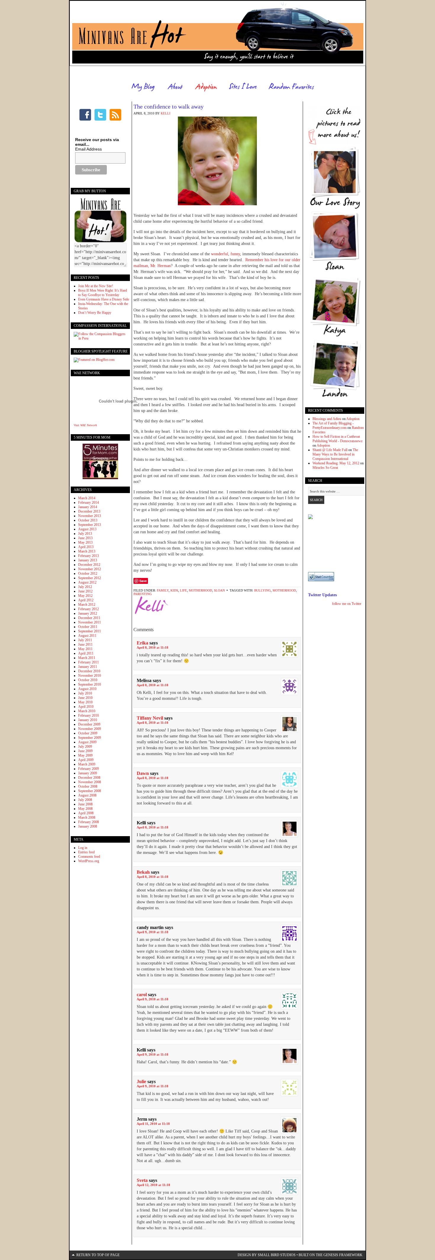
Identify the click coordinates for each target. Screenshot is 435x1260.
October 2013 (87, 520)
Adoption (353, 419)
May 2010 (85, 702)
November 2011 (89, 622)
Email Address (88, 149)
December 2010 (89, 671)
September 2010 (89, 684)
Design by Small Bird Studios (267, 1255)
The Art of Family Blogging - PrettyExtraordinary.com (333, 425)
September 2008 (89, 791)
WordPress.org (88, 861)
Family (163, 590)
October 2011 (87, 627)
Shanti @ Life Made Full (329, 450)
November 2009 (89, 729)
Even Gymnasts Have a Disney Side (103, 299)
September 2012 (89, 578)
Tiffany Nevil (150, 718)
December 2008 (89, 778)
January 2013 (87, 560)
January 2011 (87, 667)
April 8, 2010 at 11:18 (152, 647)
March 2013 (86, 551)
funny (235, 254)
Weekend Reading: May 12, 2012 (335, 463)
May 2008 (85, 809)
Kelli (165, 113)
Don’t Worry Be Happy (94, 313)
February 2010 (88, 715)
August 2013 (87, 529)
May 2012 (85, 596)
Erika (142, 642)
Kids (174, 590)
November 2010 (89, 675)
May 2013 (85, 542)
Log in (82, 848)
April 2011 (86, 653)
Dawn (143, 773)
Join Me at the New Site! (95, 286)
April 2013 (86, 547)
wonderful (219, 254)
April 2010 (86, 707)
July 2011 (85, 640)
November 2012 (89, 569)
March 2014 (86, 498)
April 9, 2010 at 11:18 (152, 932)
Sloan (219, 590)
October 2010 (87, 680)
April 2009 (86, 760)
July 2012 (85, 587)
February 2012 (88, 609)
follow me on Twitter (346, 604)
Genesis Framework (342, 1255)
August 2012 (87, 582)
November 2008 (89, 782)
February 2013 (88, 556)
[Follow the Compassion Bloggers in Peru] (100, 338)
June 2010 (85, 698)
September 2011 (89, 631)
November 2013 (89, 516)
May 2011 (85, 649)
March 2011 (86, 658)
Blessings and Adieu (326, 419)
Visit (85, 425)
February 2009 (88, 769)
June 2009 (85, 751)
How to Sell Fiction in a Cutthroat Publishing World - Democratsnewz (337, 438)
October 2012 (87, 573)
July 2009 (85, 746)
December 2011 (89, 618)
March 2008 (86, 817)
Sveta (142, 1180)
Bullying (262, 590)
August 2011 (87, 636)
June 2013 (85, 538)
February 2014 (88, 502)
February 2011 (88, 662)
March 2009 (86, 764)
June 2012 (85, 591)
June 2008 (85, 804)
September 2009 (89, 738)
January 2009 (87, 773)
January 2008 (87, 826)
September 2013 (89, 525)
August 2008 (87, 795)
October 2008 (87, 786)
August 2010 (87, 689)
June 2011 (85, 644)
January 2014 (87, 507)
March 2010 (86, 711)
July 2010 (85, 693)
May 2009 (85, 755)
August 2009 (87, 742)
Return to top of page (98, 1255)
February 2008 (88, 822)
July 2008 (85, 800)
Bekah (143, 872)
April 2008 (86, 813)
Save (143, 581)
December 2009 (89, 724)
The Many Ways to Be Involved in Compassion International (335, 454)
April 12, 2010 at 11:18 (153, 1185)
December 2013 (89, 511)
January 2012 (87, 613)
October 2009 (87, 733)
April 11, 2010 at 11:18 (153, 1123)
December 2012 (89, 565)
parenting (142, 594)
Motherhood (200, 590)
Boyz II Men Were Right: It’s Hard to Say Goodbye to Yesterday (102, 292)
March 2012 (86, 604)
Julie (141, 1081)
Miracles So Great (325, 468)
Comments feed (89, 856)
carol (142, 994)
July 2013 (85, 534)
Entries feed (86, 852)
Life (183, 590)
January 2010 (87, 720)
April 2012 (86, 600)
